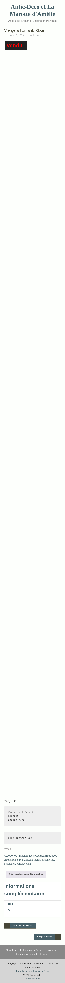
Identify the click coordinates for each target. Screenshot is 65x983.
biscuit (20, 859)
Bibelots (23, 855)
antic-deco (35, 35)
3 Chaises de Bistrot (22, 925)
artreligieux (10, 859)
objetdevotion (23, 863)
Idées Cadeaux (37, 855)
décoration (9, 863)
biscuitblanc (48, 859)
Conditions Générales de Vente (32, 954)
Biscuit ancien (33, 859)
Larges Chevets (44, 936)
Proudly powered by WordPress (32, 971)
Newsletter (11, 950)
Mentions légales (32, 950)
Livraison (52, 950)
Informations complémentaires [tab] (26, 874)
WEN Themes (32, 978)
